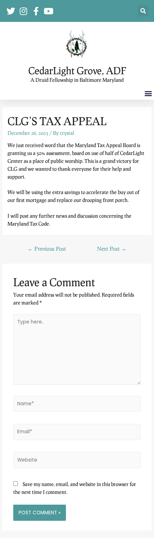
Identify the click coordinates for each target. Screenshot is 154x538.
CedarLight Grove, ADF (77, 70)
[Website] (77, 460)
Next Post (111, 248)
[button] (143, 10)
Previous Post (47, 248)
